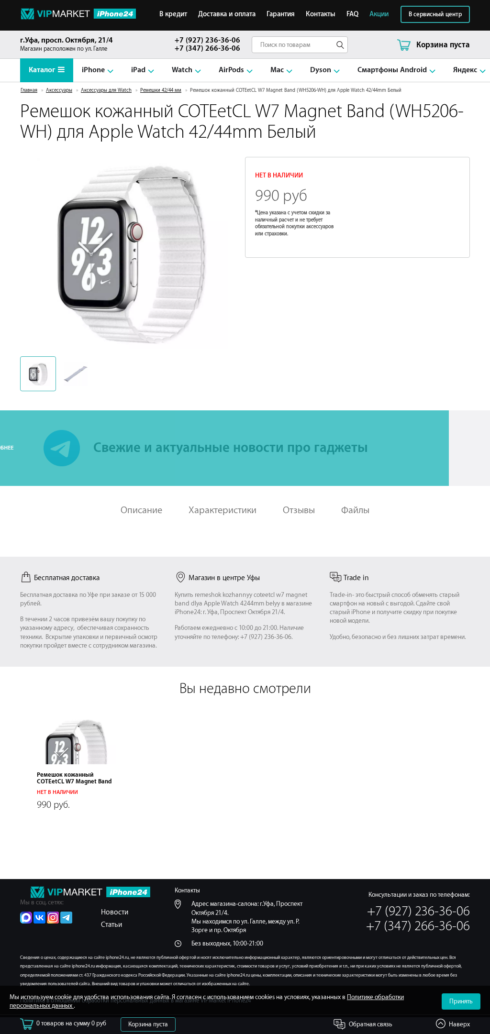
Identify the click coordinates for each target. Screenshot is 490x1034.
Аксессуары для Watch (106, 90)
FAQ (352, 14)
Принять (461, 1001)
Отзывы (299, 510)
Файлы (355, 510)
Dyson (320, 70)
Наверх (459, 1024)
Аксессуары (59, 90)
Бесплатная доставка (67, 578)
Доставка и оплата (227, 14)
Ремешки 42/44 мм (160, 90)
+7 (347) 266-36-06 (207, 48)
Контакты (320, 14)
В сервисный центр (435, 14)
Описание (141, 510)
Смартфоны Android (392, 70)
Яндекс (465, 70)
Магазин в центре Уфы (224, 578)
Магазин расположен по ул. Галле (66, 44)
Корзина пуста (148, 1024)
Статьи (111, 925)
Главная (29, 90)
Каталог (42, 70)
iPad (138, 70)
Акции (379, 14)
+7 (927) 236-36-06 (207, 40)
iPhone (93, 70)
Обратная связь (370, 1024)
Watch (182, 70)
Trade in (356, 578)
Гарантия (281, 14)
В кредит (173, 14)
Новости (114, 912)
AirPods (231, 70)
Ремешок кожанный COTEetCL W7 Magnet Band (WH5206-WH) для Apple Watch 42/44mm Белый (74, 784)
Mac (277, 70)
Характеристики (222, 510)
